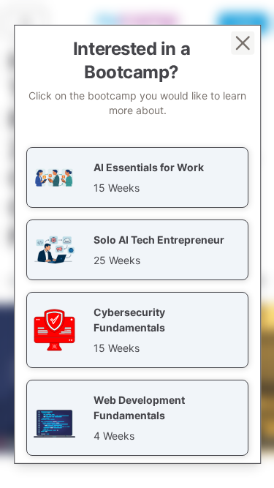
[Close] (242, 42)
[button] (137, 176)
